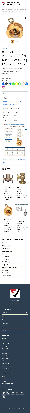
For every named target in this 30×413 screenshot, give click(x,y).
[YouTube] (13, 393)
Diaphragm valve (7, 251)
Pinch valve (5, 259)
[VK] (17, 393)
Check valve (7, 48)
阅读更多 (8, 202)
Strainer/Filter (6, 273)
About (3, 316)
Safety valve (5, 270)
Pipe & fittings (6, 262)
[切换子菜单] (26, 313)
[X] (6, 83)
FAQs (3, 320)
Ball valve (5, 243)
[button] (25, 18)
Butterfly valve (6, 245)
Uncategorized (6, 276)
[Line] (19, 83)
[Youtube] (23, 83)
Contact (4, 330)
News (3, 327)
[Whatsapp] (13, 83)
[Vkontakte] (26, 83)
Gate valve (5, 254)
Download (5, 323)
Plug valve (5, 265)
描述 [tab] (4, 93)
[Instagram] (3, 87)
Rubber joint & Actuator (9, 267)
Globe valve (5, 256)
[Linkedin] (10, 83)
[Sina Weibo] (16, 83)
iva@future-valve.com (8, 379)
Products (4, 312)
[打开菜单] (26, 3)
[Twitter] (22, 393)
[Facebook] (3, 83)
